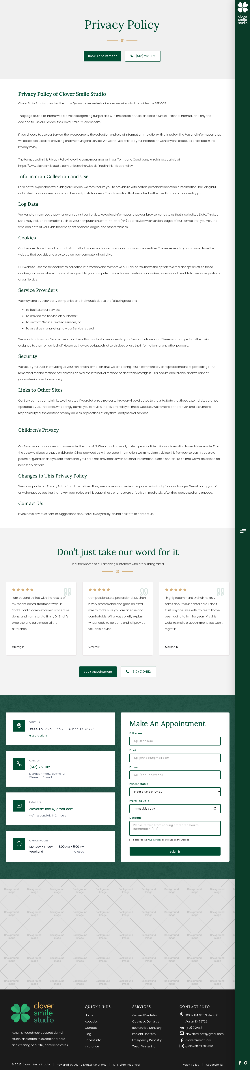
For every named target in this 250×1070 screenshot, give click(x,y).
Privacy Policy (154, 839)
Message (135, 818)
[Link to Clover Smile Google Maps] (245, 1063)
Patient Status (138, 784)
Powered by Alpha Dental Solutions (81, 1065)
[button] (242, 531)
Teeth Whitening (144, 1046)
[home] (242, 13)
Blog (88, 1034)
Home (89, 1015)
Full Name (135, 733)
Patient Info (93, 1040)
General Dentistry (144, 1015)
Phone (133, 767)
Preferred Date (139, 801)
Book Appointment (102, 56)
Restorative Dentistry (147, 1028)
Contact (91, 1028)
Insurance (92, 1046)
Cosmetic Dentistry (145, 1021)
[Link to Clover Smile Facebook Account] (240, 1063)
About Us (91, 1021)
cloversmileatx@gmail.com (51, 809)
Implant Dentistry (144, 1034)
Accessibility (215, 1065)
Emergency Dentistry (147, 1040)
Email (132, 750)
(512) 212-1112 (142, 56)
